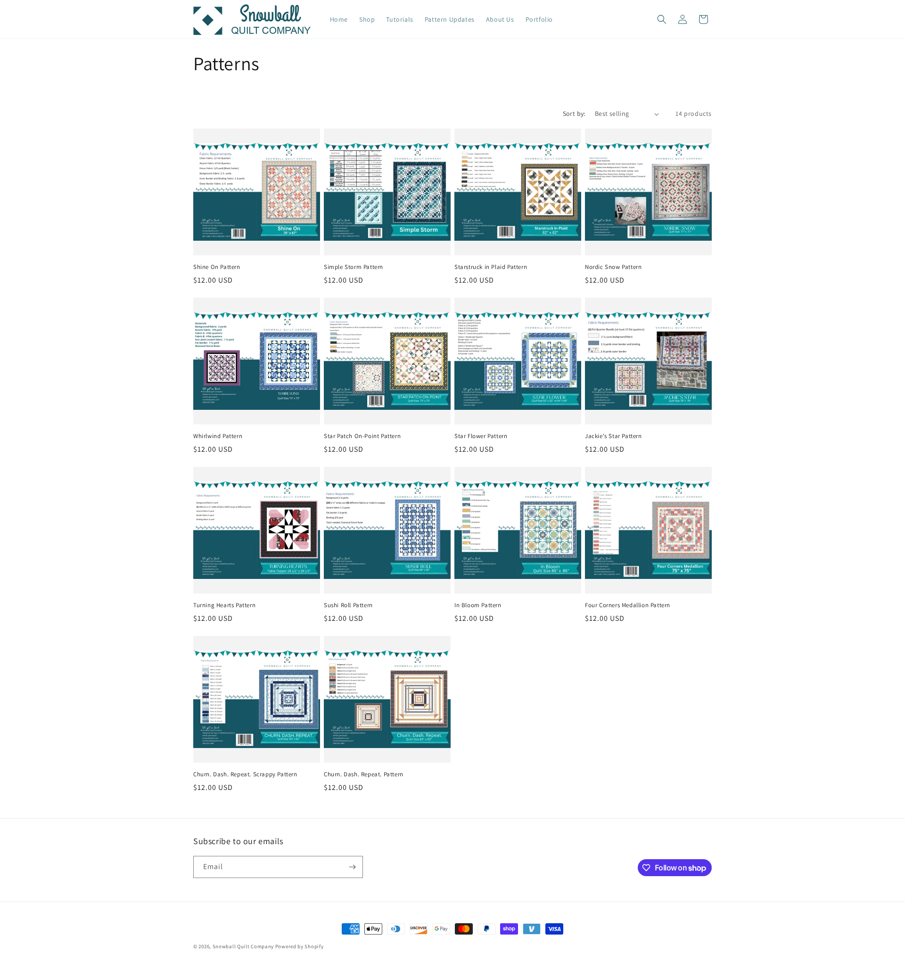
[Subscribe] (352, 867)
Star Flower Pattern (480, 436)
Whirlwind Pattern (217, 436)
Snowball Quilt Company (243, 946)
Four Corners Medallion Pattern (627, 605)
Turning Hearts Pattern (224, 605)
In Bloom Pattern (478, 605)
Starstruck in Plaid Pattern (490, 267)
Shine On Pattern (216, 267)
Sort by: (574, 113)
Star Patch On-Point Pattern (362, 436)
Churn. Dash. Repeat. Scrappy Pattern (245, 774)
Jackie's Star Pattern (613, 436)
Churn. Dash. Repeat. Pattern (363, 774)
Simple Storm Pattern (353, 267)
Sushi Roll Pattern (348, 605)
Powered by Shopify (299, 946)
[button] (661, 19)
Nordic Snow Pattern (613, 267)
